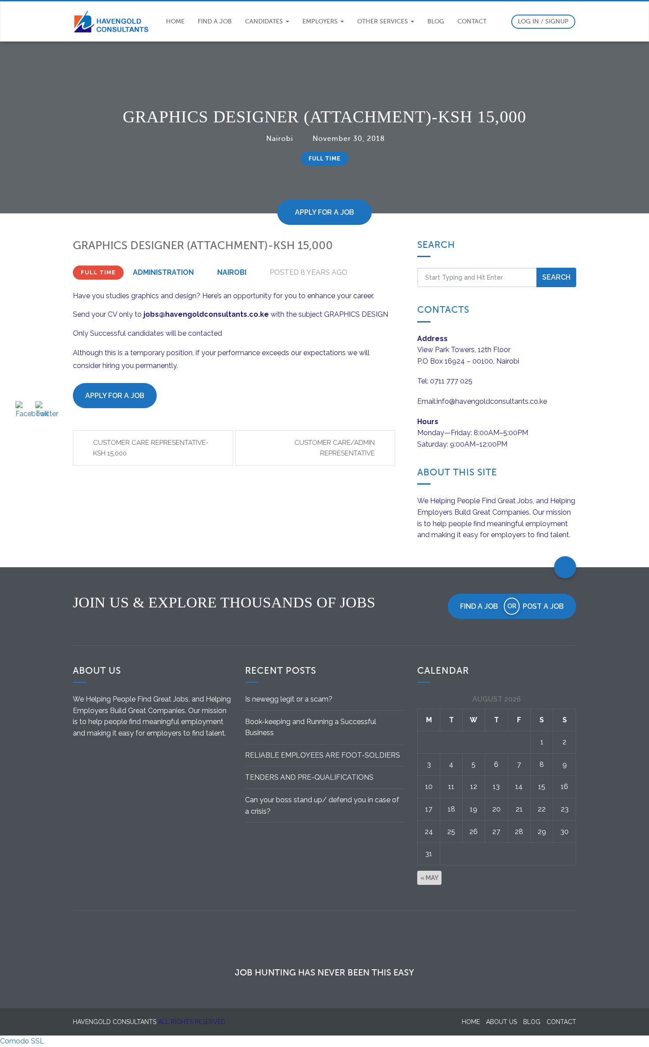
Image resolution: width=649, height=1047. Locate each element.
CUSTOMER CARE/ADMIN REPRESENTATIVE (334, 448)
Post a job (543, 606)
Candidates (265, 21)
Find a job (479, 606)
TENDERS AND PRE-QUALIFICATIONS (309, 777)
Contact (472, 21)
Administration (163, 272)
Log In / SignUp (543, 21)
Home (175, 21)
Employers (321, 21)
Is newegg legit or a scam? (288, 699)
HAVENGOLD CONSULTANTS (114, 1021)
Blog (435, 21)
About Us (501, 1021)
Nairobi (279, 139)
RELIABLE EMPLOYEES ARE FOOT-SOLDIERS (322, 755)
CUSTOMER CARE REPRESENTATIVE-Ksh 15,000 (150, 448)
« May (429, 877)
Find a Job (215, 21)
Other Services (383, 21)
